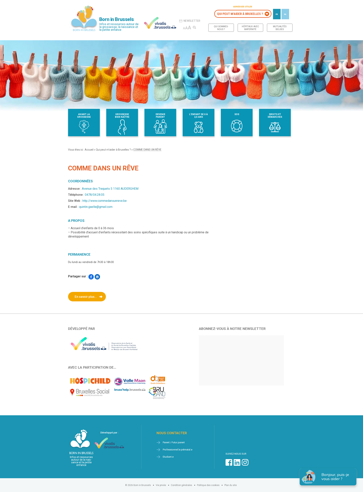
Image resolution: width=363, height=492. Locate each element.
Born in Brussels (116, 19)
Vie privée (161, 485)
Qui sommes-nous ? (221, 28)
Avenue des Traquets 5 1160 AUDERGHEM (110, 188)
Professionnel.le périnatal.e (177, 449)
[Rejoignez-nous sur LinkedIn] (237, 464)
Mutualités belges (279, 28)
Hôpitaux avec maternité (250, 28)
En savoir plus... (86, 297)
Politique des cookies (208, 485)
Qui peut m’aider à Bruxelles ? (240, 14)
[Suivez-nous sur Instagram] (245, 464)
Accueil (89, 149)
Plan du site (230, 485)
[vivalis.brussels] (160, 23)
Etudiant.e (168, 456)
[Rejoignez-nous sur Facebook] (229, 464)
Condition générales (181, 485)
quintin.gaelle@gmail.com (95, 207)
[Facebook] (91, 276)
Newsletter (192, 20)
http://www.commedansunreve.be (104, 201)
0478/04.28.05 (94, 194)
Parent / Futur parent (174, 442)
